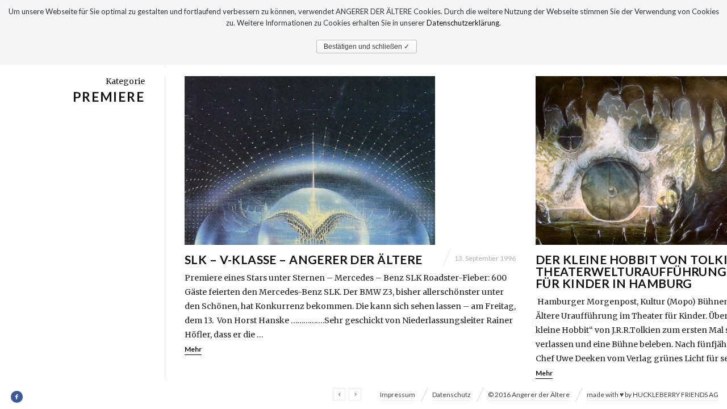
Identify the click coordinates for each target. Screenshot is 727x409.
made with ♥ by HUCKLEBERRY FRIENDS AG (652, 394)
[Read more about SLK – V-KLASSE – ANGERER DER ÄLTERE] (350, 160)
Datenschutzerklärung (463, 22)
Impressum (397, 394)
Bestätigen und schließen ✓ (367, 47)
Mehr (193, 349)
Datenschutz (451, 394)
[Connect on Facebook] (17, 397)
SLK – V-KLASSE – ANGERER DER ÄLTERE (304, 259)
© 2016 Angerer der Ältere (529, 394)
